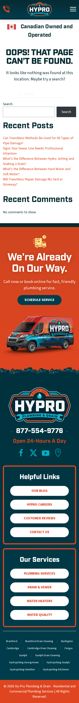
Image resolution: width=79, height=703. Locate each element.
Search (7, 104)
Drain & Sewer (40, 587)
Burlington (67, 641)
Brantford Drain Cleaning (39, 641)
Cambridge (13, 648)
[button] (73, 9)
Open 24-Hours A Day (39, 441)
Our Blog (39, 490)
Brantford (11, 641)
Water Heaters (39, 601)
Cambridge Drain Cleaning (42, 648)
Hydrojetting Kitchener (56, 669)
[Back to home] (39, 9)
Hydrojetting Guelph (58, 662)
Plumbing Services (39, 573)
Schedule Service (39, 300)
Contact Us (39, 532)
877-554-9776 (39, 431)
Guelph (23, 655)
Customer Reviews (39, 518)
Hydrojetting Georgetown (24, 662)
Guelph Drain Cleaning (47, 655)
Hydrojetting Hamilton (22, 669)
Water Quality (39, 614)
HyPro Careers (39, 504)
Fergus (69, 648)
